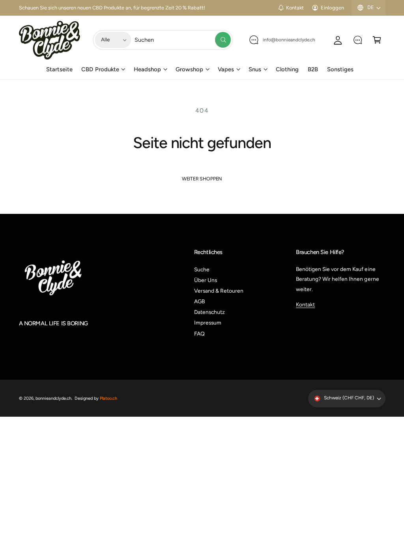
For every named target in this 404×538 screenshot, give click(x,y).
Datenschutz (209, 312)
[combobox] (183, 40)
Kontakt (295, 8)
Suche (201, 269)
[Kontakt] (357, 40)
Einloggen (332, 8)
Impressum (207, 322)
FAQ (199, 333)
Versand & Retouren (218, 291)
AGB (199, 301)
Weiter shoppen (202, 179)
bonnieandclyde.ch (53, 398)
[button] (377, 40)
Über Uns (205, 280)
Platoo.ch (108, 398)
